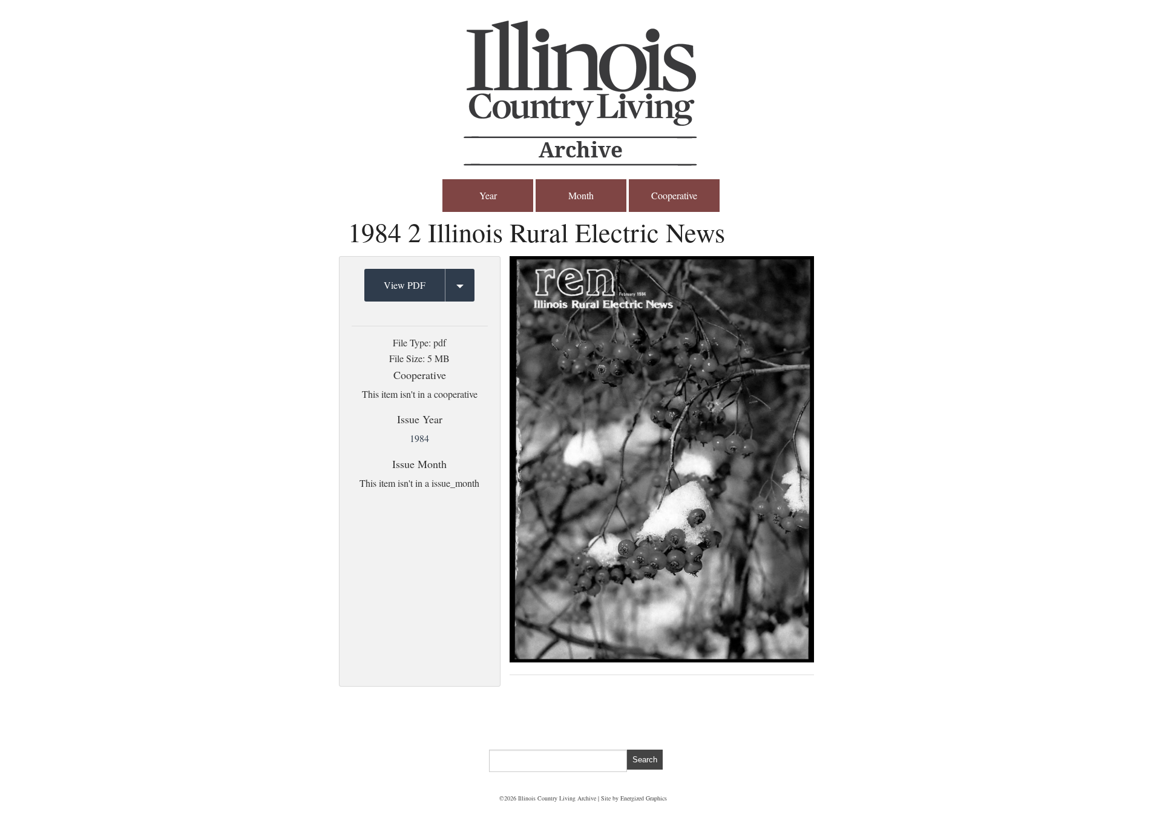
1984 (419, 438)
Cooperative (674, 195)
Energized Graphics (643, 798)
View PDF (404, 285)
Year (488, 195)
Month (581, 195)
